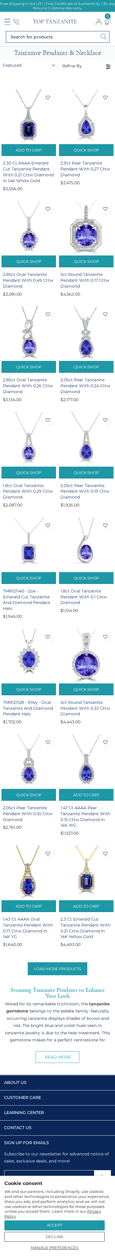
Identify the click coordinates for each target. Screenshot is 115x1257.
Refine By (72, 66)
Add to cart (29, 150)
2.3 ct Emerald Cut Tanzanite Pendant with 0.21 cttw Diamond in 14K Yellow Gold (85, 928)
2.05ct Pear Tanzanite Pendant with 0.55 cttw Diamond (27, 813)
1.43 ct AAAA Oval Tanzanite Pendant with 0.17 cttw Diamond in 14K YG (28, 928)
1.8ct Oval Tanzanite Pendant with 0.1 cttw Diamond (83, 596)
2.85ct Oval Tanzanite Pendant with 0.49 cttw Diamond (28, 280)
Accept (54, 1225)
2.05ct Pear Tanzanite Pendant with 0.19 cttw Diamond (84, 491)
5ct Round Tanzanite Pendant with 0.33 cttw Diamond (85, 708)
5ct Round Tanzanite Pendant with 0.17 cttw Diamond (84, 280)
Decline (55, 1236)
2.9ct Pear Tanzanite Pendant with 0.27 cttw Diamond (85, 169)
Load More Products (57, 968)
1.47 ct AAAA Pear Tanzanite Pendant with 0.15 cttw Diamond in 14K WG (85, 816)
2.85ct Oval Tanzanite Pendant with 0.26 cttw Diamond (28, 385)
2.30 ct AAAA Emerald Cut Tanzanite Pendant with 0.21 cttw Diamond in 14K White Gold (28, 171)
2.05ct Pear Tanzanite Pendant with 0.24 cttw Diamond (85, 385)
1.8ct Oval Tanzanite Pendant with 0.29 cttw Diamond (28, 491)
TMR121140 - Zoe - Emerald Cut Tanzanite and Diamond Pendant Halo (26, 599)
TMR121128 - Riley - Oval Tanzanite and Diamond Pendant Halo (28, 708)
